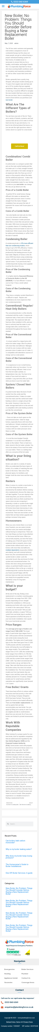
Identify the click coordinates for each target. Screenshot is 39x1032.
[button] (3, 6)
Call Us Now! (19, 146)
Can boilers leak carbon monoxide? (15, 842)
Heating (7, 974)
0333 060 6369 (21, 2)
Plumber (24, 974)
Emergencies (9, 969)
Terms (18, 1022)
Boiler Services (27, 969)
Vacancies (8, 982)
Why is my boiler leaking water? (19, 849)
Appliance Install (11, 978)
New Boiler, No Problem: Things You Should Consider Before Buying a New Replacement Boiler (19, 891)
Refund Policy (10, 1022)
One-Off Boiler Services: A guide (19, 873)
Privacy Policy (28, 1022)
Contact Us (25, 978)
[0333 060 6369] (12, 1)
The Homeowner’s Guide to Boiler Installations (17, 865)
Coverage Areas (27, 982)
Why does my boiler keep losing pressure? (19, 857)
